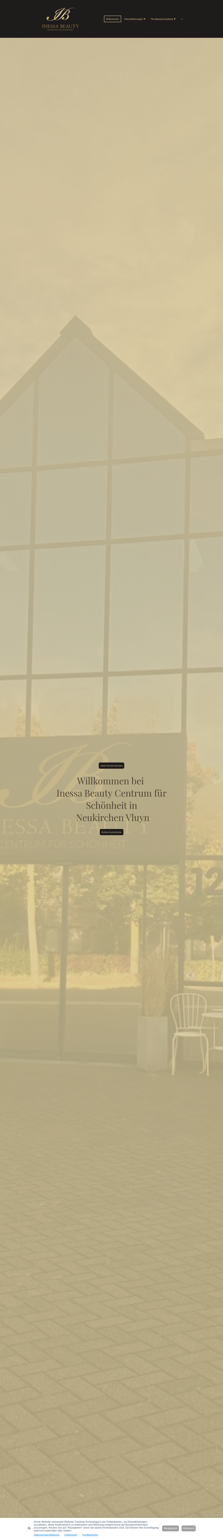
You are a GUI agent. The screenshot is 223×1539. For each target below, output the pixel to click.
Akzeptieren (170, 1528)
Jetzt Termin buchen (111, 765)
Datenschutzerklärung (46, 1534)
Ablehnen (188, 1528)
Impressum (70, 1534)
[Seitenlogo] (61, 19)
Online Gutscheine (111, 832)
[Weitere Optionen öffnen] (182, 19)
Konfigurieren (90, 1534)
